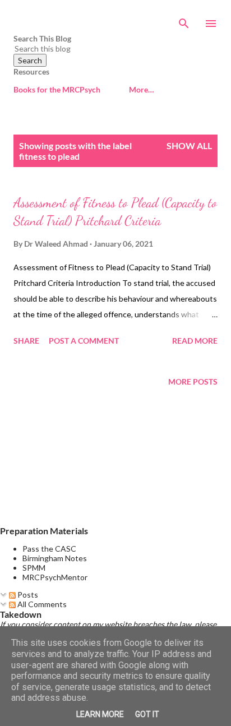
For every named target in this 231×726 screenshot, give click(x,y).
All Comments (41, 604)
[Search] (184, 20)
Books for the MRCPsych (56, 89)
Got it (147, 714)
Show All (189, 145)
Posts (27, 594)
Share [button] (26, 340)
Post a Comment (84, 340)
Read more (195, 340)
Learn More (100, 714)
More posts (193, 381)
